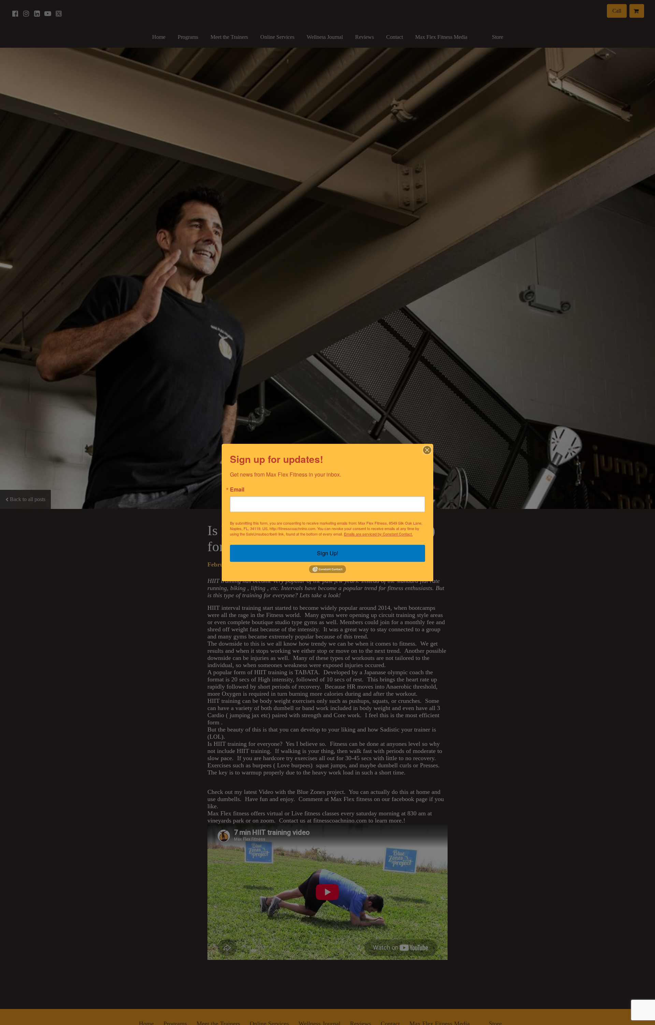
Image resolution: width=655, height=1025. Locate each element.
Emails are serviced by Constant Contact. (378, 534)
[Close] (427, 450)
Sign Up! (327, 553)
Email (237, 489)
